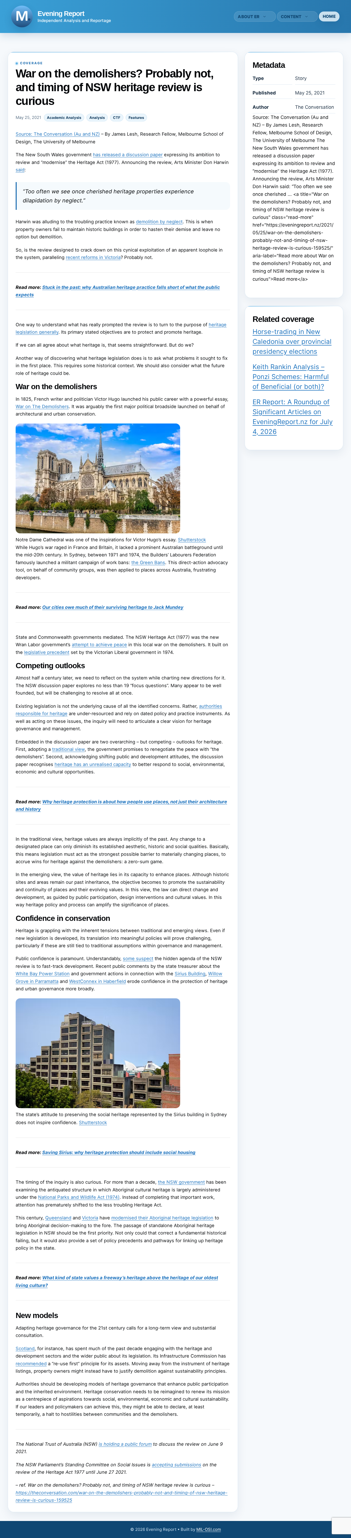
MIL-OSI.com (208, 1529)
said (20, 169)
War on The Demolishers (42, 406)
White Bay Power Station (43, 973)
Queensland (58, 1218)
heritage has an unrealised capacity (93, 764)
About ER (248, 16)
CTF (116, 117)
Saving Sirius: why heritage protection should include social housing (119, 1152)
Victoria (90, 1218)
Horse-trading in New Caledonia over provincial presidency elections (292, 341)
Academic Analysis (64, 117)
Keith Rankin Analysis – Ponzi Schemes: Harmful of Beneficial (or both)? (291, 377)
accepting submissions (176, 1464)
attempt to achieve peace (99, 644)
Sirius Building (190, 973)
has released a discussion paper (128, 154)
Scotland (25, 1348)
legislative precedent (46, 652)
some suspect (138, 958)
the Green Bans (148, 562)
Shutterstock (192, 539)
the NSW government (181, 1182)
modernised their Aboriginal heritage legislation (162, 1218)
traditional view (68, 749)
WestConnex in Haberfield (97, 981)
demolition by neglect (159, 221)
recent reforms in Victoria (93, 257)
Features (136, 117)
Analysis (97, 117)
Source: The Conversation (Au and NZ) (58, 134)
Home (329, 16)
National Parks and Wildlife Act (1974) (79, 1197)
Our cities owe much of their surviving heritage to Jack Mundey (112, 607)
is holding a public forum (125, 1444)
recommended (31, 1363)
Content (291, 16)
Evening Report (61, 13)
